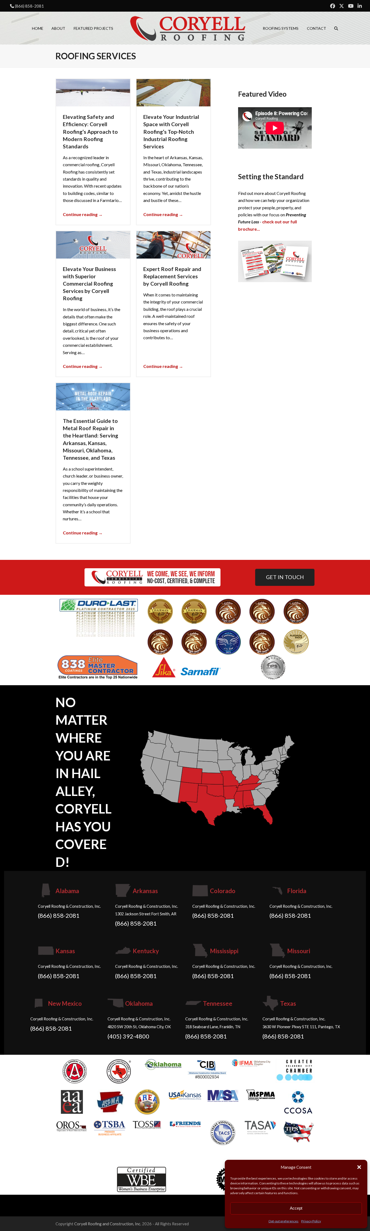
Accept (296, 1208)
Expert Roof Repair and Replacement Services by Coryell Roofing (172, 276)
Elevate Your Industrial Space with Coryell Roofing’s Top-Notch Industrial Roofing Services (171, 131)
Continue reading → (83, 214)
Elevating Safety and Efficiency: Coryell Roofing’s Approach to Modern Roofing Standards (90, 131)
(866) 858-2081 (29, 6)
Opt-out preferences (283, 1221)
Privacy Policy (311, 1221)
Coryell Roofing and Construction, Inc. (107, 1223)
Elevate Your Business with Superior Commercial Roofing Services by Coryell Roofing (89, 283)
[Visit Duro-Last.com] (99, 617)
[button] (359, 1167)
